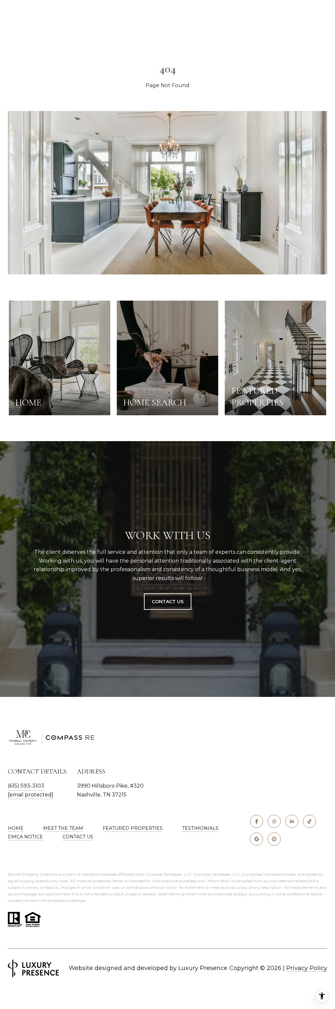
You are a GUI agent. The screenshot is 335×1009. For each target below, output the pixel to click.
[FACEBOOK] (256, 821)
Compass (202, 874)
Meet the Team (63, 828)
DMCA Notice (25, 836)
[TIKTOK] (309, 821)
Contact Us (168, 602)
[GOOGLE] (256, 839)
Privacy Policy (306, 968)
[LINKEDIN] (291, 821)
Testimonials (200, 828)
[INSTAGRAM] (274, 821)
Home (16, 828)
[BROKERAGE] (274, 839)
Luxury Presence (202, 968)
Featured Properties (133, 828)
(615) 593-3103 (26, 786)
